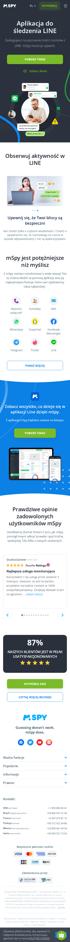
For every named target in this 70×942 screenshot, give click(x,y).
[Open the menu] (65, 6)
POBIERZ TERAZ (35, 59)
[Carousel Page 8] (38, 615)
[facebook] (21, 742)
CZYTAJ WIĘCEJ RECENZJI (35, 697)
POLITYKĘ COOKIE (38, 938)
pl (31, 6)
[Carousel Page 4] (29, 615)
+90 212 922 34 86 (57, 823)
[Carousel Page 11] (45, 615)
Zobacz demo (38, 71)
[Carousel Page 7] (36, 615)
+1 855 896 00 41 (57, 808)
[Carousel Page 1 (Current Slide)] (22, 615)
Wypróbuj (49, 6)
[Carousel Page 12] (48, 615)
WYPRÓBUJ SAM (35, 684)
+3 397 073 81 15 (57, 818)
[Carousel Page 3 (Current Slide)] (37, 210)
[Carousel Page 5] (31, 615)
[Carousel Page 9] (41, 615)
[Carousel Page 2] (35, 210)
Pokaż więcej (35, 365)
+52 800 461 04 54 (57, 828)
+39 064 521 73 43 (57, 833)
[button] (61, 935)
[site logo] (9, 5)
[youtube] (40, 742)
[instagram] (49, 742)
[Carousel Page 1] (32, 210)
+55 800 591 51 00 (57, 813)
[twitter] (30, 742)
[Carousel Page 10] (43, 615)
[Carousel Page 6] (34, 615)
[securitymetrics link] (27, 880)
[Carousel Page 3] (27, 615)
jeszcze (61, 907)
